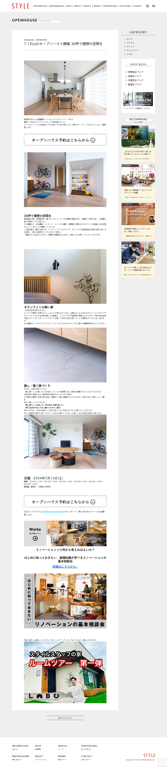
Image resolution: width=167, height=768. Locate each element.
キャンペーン (133, 50)
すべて (130, 39)
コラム (130, 54)
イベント (131, 47)
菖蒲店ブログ (134, 84)
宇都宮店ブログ (135, 80)
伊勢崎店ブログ (135, 72)
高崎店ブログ (134, 76)
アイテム (131, 43)
